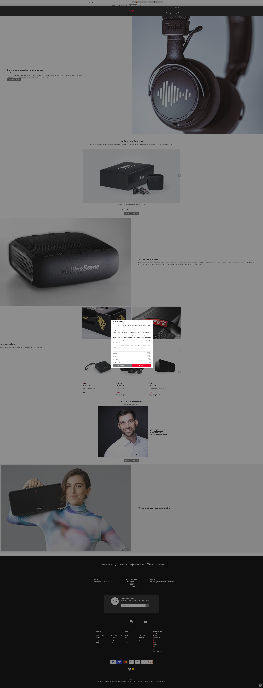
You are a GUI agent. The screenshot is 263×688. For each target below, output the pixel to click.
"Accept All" (126, 337)
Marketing (115, 356)
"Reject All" (125, 332)
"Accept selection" (117, 342)
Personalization (116, 359)
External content (117, 362)
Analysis (115, 353)
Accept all (142, 365)
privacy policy (143, 345)
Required (115, 350)
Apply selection (122, 365)
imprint (114, 347)
